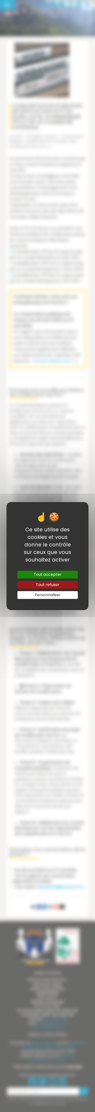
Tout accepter (48, 574)
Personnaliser (48, 595)
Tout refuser (47, 584)
